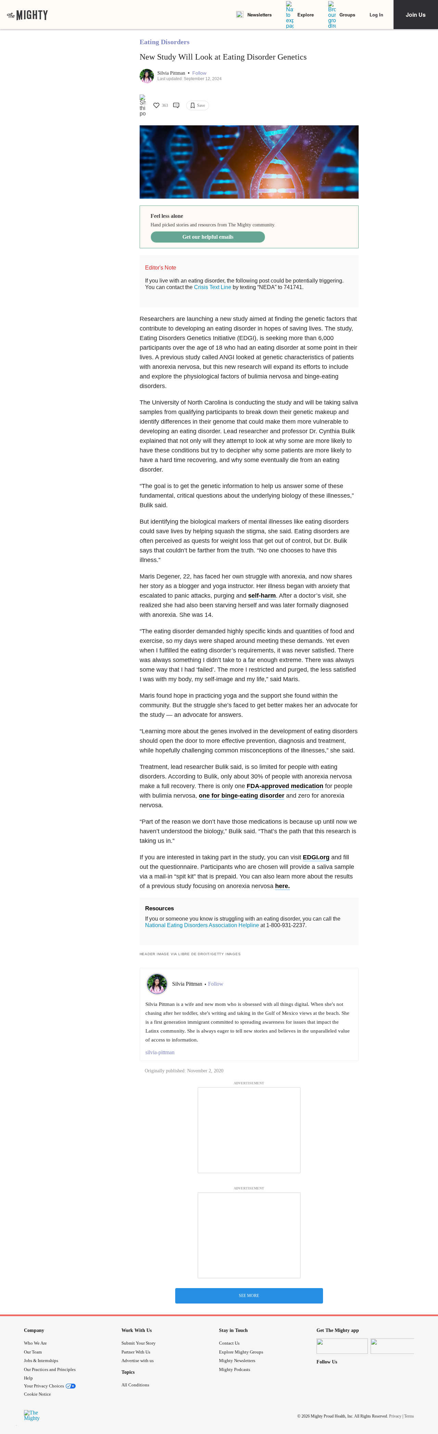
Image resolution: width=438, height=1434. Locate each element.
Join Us (416, 14)
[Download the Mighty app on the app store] (342, 1346)
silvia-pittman (160, 1052)
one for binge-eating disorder (241, 795)
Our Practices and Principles (50, 1369)
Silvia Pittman (171, 73)
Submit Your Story (138, 1343)
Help (28, 1378)
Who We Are (35, 1343)
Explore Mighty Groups (241, 1352)
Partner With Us (135, 1352)
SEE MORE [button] (249, 1295)
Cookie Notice (37, 1394)
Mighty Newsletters (237, 1360)
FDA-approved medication (285, 786)
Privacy (395, 1416)
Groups (347, 14)
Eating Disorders (165, 42)
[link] (27, 15)
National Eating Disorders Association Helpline (202, 925)
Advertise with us (137, 1360)
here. (282, 886)
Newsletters (259, 14)
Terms (409, 1416)
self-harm (262, 595)
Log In (376, 14)
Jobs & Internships (41, 1360)
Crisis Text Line (212, 287)
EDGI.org (316, 857)
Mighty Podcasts (234, 1369)
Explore (305, 14)
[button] (199, 73)
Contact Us (229, 1343)
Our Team (33, 1352)
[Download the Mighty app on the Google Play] (396, 1346)
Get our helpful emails (207, 237)
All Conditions (135, 1384)
